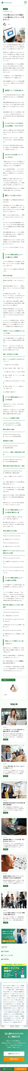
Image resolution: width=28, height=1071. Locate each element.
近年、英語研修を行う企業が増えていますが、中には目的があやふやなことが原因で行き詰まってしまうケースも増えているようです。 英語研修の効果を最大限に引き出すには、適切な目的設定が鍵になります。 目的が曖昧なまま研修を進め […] (13, 809)
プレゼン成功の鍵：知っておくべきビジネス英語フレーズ (14, 767)
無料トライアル (7, 1069)
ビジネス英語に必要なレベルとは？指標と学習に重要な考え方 (14, 913)
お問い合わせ (14, 1059)
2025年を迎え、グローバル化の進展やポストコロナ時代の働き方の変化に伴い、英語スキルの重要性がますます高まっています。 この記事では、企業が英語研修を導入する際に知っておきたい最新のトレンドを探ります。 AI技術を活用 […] (13, 845)
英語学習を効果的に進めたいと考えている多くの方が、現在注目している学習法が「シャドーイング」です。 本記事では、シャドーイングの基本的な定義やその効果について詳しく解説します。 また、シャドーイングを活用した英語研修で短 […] (13, 882)
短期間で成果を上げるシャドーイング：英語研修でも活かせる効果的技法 (14, 877)
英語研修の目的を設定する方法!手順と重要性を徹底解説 (14, 803)
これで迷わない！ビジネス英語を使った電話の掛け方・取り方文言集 (14, 730)
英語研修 (5, 739)
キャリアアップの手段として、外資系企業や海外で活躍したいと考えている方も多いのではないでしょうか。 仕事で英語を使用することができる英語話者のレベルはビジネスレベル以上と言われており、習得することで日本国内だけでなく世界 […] (13, 918)
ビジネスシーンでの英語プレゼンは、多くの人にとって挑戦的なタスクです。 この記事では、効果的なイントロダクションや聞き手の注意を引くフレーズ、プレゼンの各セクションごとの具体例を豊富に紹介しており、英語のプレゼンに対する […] (13, 772)
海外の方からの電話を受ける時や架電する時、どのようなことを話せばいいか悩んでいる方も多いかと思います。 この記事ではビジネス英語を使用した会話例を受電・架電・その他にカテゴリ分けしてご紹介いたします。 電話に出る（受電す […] (13, 735)
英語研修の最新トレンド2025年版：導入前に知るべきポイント (14, 840)
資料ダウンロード (14, 1053)
